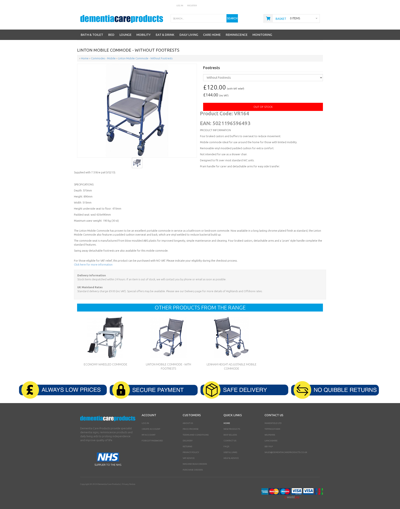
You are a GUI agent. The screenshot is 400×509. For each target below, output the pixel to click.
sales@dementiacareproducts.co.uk (286, 452)
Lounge (125, 34)
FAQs (226, 446)
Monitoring (262, 34)
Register (192, 5)
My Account (148, 435)
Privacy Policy (191, 452)
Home (227, 423)
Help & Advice (231, 458)
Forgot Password (152, 440)
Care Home (212, 34)
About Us (188, 423)
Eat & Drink (165, 34)
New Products (232, 429)
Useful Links (230, 452)
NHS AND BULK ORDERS (195, 464)
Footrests (211, 68)
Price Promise (191, 429)
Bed (111, 34)
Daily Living (188, 34)
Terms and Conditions (196, 435)
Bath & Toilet (92, 34)
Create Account (151, 429)
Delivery (187, 440)
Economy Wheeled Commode (105, 364)
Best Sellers (230, 435)
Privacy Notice (128, 484)
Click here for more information (93, 264)
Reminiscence (237, 34)
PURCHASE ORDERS (193, 470)
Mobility (143, 34)
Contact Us (230, 440)
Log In (179, 5)
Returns (187, 446)
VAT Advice (189, 458)
